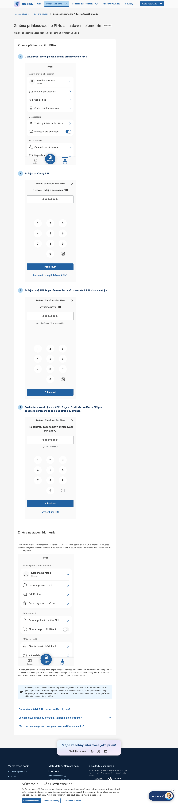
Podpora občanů (54, 4)
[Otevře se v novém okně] (92, 751)
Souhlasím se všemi (31, 801)
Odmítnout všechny (51, 801)
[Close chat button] (173, 790)
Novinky (129, 4)
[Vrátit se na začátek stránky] (167, 766)
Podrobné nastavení (73, 801)
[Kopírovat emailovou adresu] (68, 780)
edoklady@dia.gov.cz (57, 780)
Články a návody (41, 14)
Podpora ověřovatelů (82, 4)
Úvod (39, 4)
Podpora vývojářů (111, 4)
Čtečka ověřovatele (149, 4)
